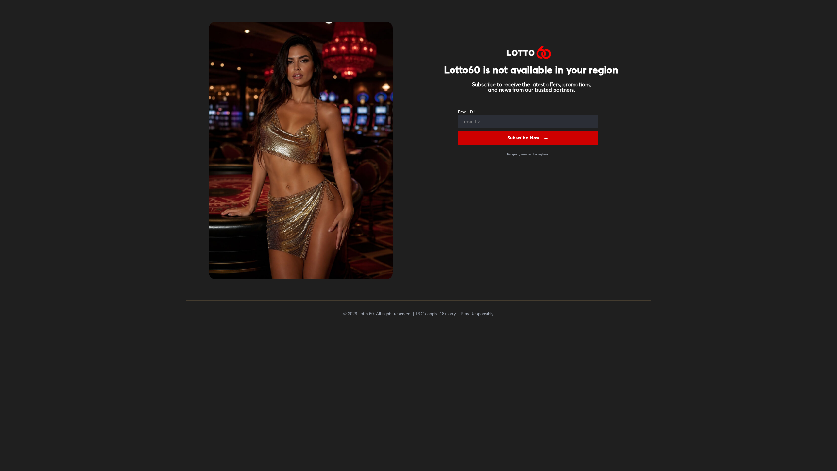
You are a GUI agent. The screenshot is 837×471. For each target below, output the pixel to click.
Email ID (467, 112)
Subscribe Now (523, 138)
